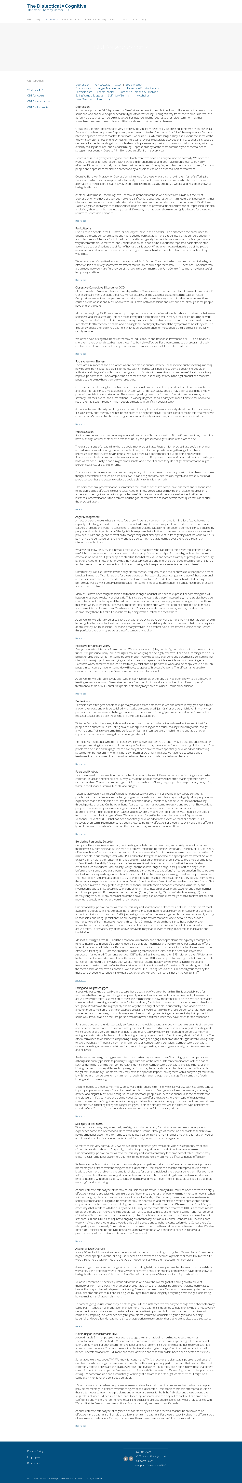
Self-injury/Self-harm (120, 95)
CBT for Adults (35, 95)
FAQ (124, 19)
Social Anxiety (134, 84)
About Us (114, 19)
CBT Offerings (51, 19)
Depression (82, 84)
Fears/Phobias (106, 92)
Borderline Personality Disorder (138, 92)
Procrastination (84, 88)
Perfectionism (83, 92)
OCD (118, 84)
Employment (35, 1457)
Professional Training (95, 19)
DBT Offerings (34, 19)
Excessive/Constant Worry (143, 88)
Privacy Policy (35, 1451)
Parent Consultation (71, 19)
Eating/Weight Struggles (89, 95)
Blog (144, 19)
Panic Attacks (102, 84)
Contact (134, 19)
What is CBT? (35, 89)
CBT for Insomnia (37, 107)
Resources (33, 1463)
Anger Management (110, 88)
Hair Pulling (103, 99)
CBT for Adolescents (39, 101)
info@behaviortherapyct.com (150, 1456)
